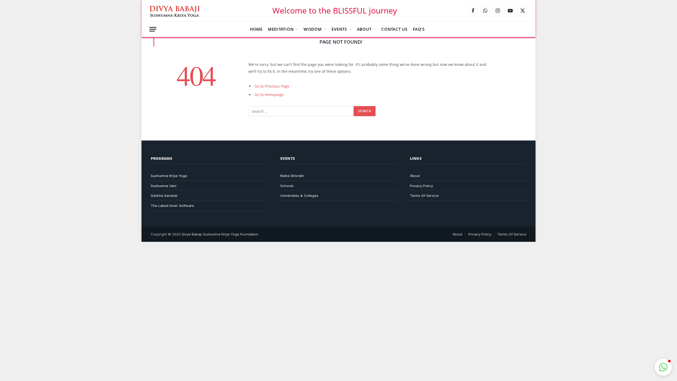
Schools (287, 186)
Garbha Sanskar (164, 195)
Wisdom (313, 29)
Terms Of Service (424, 195)
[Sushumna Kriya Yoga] (175, 10)
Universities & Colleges (299, 195)
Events (339, 29)
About (364, 29)
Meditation (281, 29)
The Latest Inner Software (172, 205)
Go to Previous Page (271, 86)
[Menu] (152, 29)
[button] (663, 367)
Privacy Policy (421, 186)
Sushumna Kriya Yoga (169, 176)
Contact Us (394, 29)
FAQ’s (419, 29)
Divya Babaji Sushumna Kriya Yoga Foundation (220, 234)
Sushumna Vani (163, 186)
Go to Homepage (269, 94)
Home (256, 29)
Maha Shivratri (292, 176)
